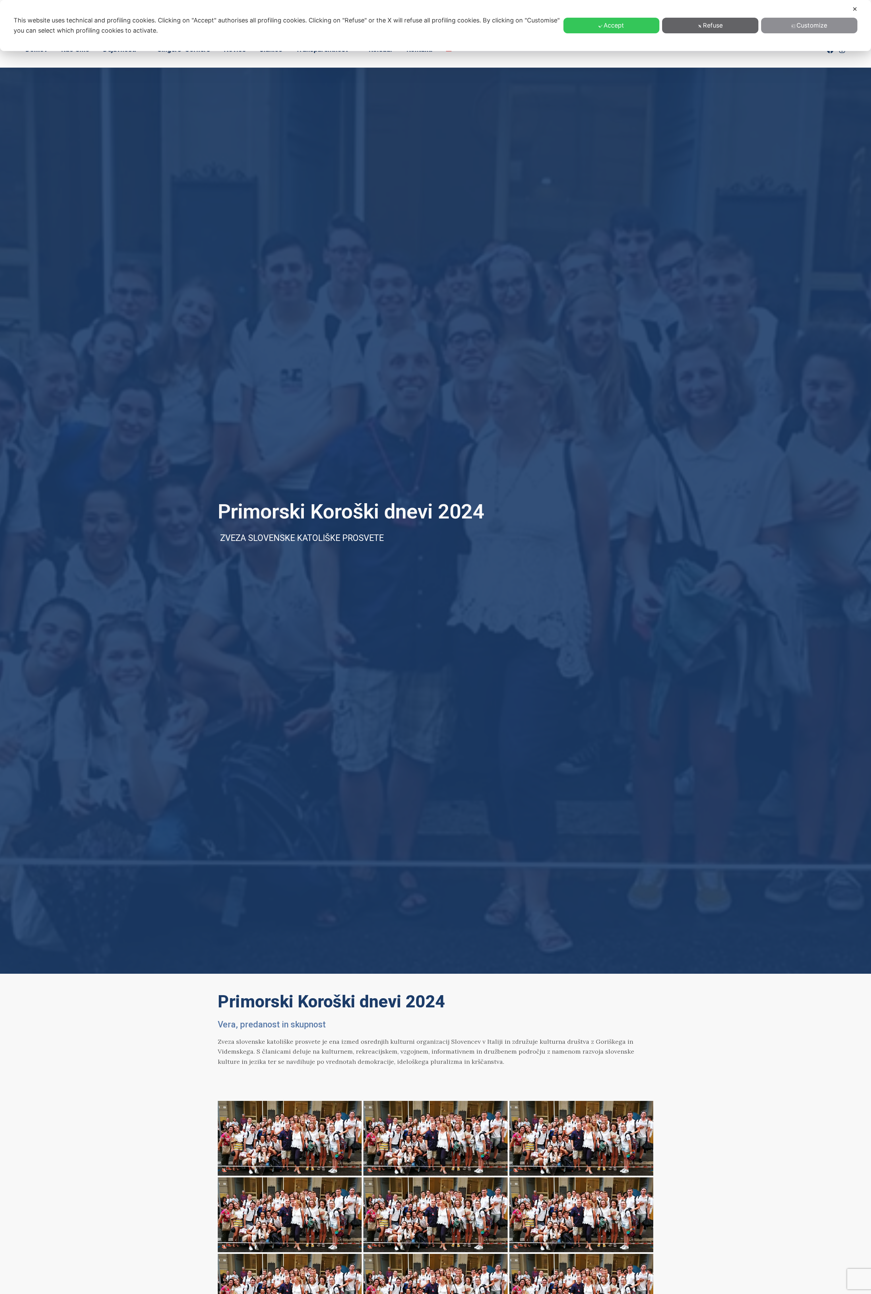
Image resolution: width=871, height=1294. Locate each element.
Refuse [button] (713, 25)
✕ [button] (854, 9)
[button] (289, 1128)
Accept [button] (614, 25)
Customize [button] (811, 25)
